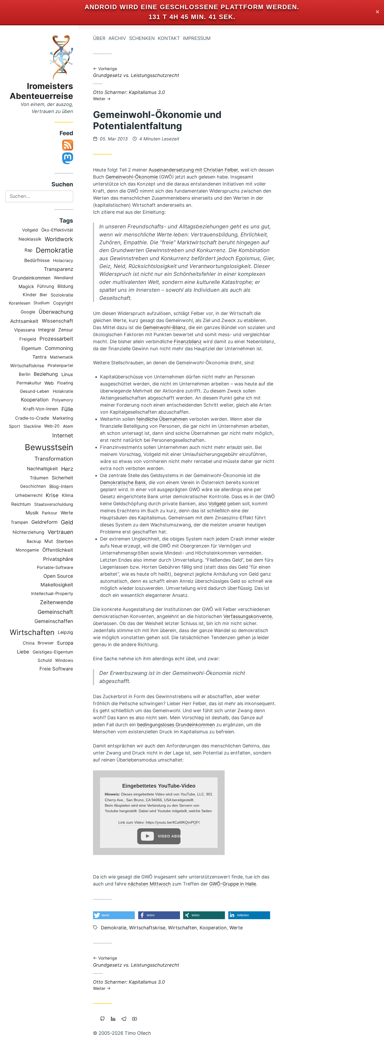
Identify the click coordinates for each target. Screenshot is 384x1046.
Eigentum (31, 348)
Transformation (53, 458)
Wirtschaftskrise (27, 365)
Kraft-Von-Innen (40, 409)
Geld (67, 522)
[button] (114, 915)
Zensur (65, 329)
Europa (65, 643)
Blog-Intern (61, 486)
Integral (46, 329)
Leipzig (65, 632)
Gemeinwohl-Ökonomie (132, 177)
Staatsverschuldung (53, 504)
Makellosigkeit (56, 585)
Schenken (142, 38)
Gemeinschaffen (53, 621)
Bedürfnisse (37, 260)
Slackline (32, 426)
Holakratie (63, 391)
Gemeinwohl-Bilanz (164, 327)
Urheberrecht (29, 495)
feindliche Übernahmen (162, 419)
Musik (32, 512)
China (28, 643)
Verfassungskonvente (247, 616)
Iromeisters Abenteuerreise (41, 91)
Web (49, 383)
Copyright (63, 303)
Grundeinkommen (31, 278)
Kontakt (169, 38)
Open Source (58, 576)
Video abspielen (169, 836)
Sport (14, 426)
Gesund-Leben (34, 391)
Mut (48, 541)
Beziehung (46, 374)
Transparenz (58, 269)
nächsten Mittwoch (149, 884)
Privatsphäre (58, 559)
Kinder (30, 294)
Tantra (39, 357)
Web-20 (52, 426)
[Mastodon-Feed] (67, 162)
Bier (43, 294)
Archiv (117, 38)
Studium (41, 302)
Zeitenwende (56, 602)
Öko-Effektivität (57, 230)
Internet (62, 435)
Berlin (25, 374)
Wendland (63, 277)
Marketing (63, 418)
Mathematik (61, 357)
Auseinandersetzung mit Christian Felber (193, 170)
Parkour (49, 512)
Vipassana (24, 329)
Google (28, 311)
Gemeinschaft (55, 612)
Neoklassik (30, 239)
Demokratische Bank (123, 482)
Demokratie (54, 250)
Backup (34, 541)
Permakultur (28, 382)
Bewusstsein (49, 447)
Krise (52, 495)
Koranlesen (19, 303)
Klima (67, 495)
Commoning (59, 348)
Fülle (67, 409)
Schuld (45, 660)
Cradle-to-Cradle (32, 418)
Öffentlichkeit (57, 550)
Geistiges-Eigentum (53, 652)
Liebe (23, 652)
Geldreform (44, 522)
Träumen (39, 477)
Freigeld (27, 339)
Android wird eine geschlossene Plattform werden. (192, 6)
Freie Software (56, 668)
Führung (45, 286)
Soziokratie (62, 295)
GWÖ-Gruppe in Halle (232, 884)
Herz (67, 469)
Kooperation (35, 400)
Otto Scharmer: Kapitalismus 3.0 (129, 95)
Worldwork (59, 239)
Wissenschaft (57, 321)
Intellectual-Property (52, 593)
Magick (26, 286)
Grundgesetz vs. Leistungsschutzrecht (136, 72)
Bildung (65, 286)
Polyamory (62, 399)
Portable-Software (55, 567)
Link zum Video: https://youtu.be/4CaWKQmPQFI (159, 822)
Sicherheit (62, 477)
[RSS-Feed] (67, 149)
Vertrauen (60, 532)
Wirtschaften (32, 632)
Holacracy (63, 260)
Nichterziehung (28, 532)
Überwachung (56, 312)
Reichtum (21, 504)
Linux (67, 374)
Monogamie (27, 550)
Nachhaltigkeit (42, 468)
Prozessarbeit (56, 339)
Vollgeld (30, 230)
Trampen (19, 522)
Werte (67, 512)
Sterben (64, 541)
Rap (28, 250)
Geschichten (33, 486)
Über (99, 38)
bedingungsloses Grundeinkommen (176, 724)
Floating (65, 383)
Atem (68, 426)
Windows (64, 660)
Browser (46, 642)
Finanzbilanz (188, 341)
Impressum (197, 38)
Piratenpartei (60, 365)
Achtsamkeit (24, 321)
